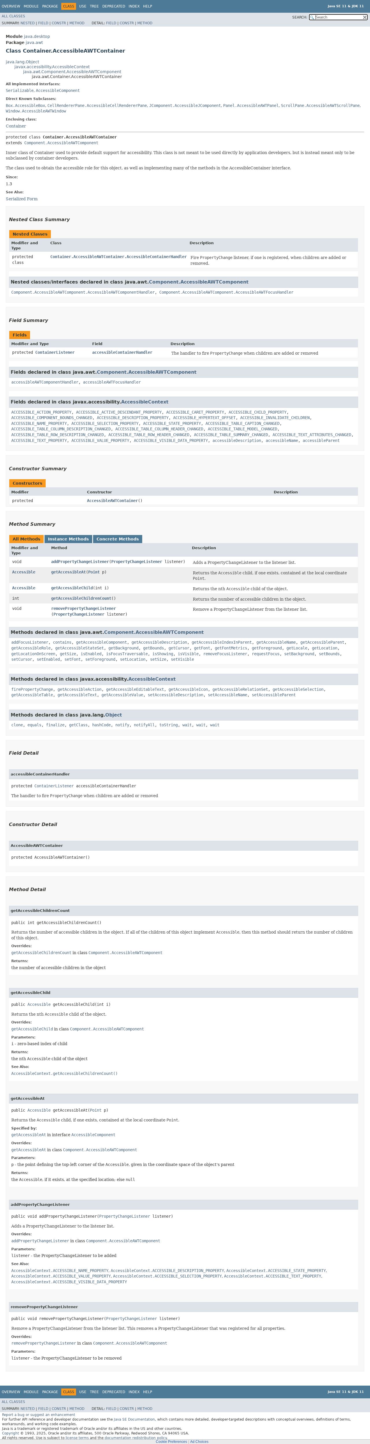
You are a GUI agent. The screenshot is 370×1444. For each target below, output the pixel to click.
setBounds (329, 653)
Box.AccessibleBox (25, 105)
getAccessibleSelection (298, 689)
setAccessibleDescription (175, 695)
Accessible (23, 572)
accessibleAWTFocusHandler (112, 382)
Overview (11, 6)
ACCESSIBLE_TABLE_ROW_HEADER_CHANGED (148, 434)
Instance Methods (68, 539)
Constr (59, 23)
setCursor (21, 659)
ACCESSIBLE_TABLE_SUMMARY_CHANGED (231, 434)
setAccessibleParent (274, 695)
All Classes (13, 16)
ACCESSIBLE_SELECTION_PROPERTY (104, 423)
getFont (202, 648)
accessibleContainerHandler (122, 352)
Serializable (20, 90)
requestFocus (266, 653)
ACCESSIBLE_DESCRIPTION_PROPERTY (133, 417)
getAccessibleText (77, 695)
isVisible (188, 653)
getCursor (179, 648)
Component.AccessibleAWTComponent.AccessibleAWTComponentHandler (83, 292)
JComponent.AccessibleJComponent (185, 105)
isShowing (162, 653)
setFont (72, 659)
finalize (55, 725)
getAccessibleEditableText (135, 689)
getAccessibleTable (32, 695)
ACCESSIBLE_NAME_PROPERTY (39, 423)
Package (50, 6)
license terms (77, 1438)
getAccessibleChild (72, 588)
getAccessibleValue (122, 695)
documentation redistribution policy (135, 1438)
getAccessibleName (276, 642)
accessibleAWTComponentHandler (44, 382)
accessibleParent (321, 440)
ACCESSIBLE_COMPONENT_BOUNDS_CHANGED (51, 417)
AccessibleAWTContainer (112, 500)
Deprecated (113, 6)
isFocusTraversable (127, 653)
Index (134, 6)
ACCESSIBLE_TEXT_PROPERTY (39, 440)
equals (34, 725)
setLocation (132, 659)
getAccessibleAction (79, 689)
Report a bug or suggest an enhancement (38, 1415)
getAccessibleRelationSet (240, 689)
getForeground (267, 648)
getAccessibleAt (68, 572)
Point (94, 572)
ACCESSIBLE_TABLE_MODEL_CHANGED (242, 429)
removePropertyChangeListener (83, 608)
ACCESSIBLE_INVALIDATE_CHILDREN (275, 417)
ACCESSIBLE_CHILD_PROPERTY (257, 412)
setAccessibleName (227, 695)
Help (147, 6)
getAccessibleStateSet (79, 648)
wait (187, 725)
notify (122, 725)
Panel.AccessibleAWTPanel (251, 105)
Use (82, 6)
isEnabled (91, 653)
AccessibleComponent (58, 90)
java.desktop (37, 36)
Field (43, 23)
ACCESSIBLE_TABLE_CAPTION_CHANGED (243, 423)
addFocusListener (29, 642)
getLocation (324, 648)
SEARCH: (299, 17)
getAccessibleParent (322, 642)
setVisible (182, 659)
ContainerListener (55, 352)
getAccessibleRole (31, 648)
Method (76, 23)
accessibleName (282, 440)
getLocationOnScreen (33, 653)
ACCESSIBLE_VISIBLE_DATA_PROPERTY (171, 440)
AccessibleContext (145, 402)
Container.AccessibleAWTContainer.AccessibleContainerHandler (118, 256)
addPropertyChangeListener (80, 561)
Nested (28, 23)
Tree (94, 6)
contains (62, 642)
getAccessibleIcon (188, 689)
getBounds (153, 648)
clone (17, 725)
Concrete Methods (118, 539)
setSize (158, 659)
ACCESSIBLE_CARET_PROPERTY (195, 412)
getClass (78, 725)
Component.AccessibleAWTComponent (61, 142)
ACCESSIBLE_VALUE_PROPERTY (100, 440)
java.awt (34, 42)
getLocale (296, 648)
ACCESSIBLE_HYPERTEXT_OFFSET (204, 417)
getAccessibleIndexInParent (222, 642)
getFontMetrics (231, 648)
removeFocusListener (225, 653)
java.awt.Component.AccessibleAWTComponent (72, 71)
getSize (68, 653)
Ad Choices (199, 1442)
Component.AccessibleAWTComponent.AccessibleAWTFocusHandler (226, 292)
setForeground (100, 659)
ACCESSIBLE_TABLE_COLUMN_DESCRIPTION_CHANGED (61, 429)
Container (16, 126)
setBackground (299, 653)
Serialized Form (22, 199)
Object (113, 715)
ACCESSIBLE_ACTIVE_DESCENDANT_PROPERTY (119, 412)
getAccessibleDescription (159, 642)
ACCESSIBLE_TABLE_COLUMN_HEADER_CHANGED (159, 429)
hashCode (101, 725)
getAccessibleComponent (101, 642)
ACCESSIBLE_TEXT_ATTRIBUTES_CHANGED (312, 434)
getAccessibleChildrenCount (81, 598)
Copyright (10, 1433)
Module (31, 6)
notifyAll (144, 725)
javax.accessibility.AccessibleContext (52, 66)
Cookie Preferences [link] (171, 1442)
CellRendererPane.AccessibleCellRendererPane (97, 105)
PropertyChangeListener (136, 561)
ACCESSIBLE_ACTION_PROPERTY (41, 412)
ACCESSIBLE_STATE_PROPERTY (172, 423)
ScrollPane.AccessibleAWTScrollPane (320, 105)
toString (168, 725)
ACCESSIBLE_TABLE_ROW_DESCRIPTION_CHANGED (57, 434)
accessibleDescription (236, 440)
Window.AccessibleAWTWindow (36, 111)
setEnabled (48, 659)
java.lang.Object (22, 62)
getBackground (123, 648)
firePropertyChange (32, 689)
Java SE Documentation (134, 1419)
